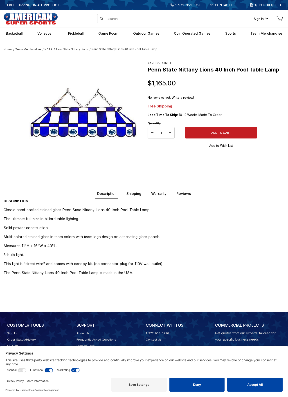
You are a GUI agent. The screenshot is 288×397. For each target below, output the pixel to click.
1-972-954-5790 (188, 5)
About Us (82, 333)
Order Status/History (21, 339)
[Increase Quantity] (169, 132)
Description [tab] (107, 193)
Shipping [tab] (133, 193)
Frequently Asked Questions (96, 339)
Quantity (154, 123)
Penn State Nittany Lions (72, 49)
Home (8, 49)
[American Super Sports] (31, 18)
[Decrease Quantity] (152, 132)
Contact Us (225, 5)
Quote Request (268, 5)
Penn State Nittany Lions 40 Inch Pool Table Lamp (124, 49)
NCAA (48, 49)
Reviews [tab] (183, 193)
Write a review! (183, 97)
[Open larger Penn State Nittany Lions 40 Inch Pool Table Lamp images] (83, 113)
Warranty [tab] (158, 193)
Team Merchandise (28, 49)
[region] (13, 112)
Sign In (259, 19)
